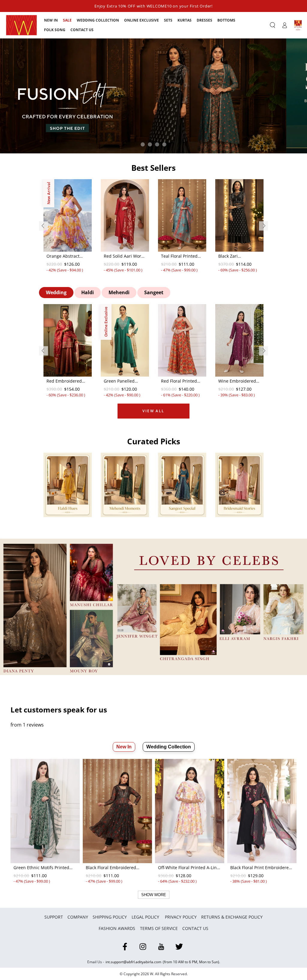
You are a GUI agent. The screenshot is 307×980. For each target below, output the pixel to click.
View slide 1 (143, 144)
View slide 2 (150, 144)
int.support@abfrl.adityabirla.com (133, 961)
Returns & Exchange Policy (232, 917)
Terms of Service (159, 928)
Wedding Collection (168, 746)
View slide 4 (164, 144)
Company (77, 917)
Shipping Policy (110, 917)
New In (124, 746)
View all (153, 410)
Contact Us (195, 928)
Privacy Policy (181, 917)
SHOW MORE (153, 895)
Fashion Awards (117, 928)
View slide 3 (157, 144)
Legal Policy (146, 917)
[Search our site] (273, 25)
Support (53, 917)
